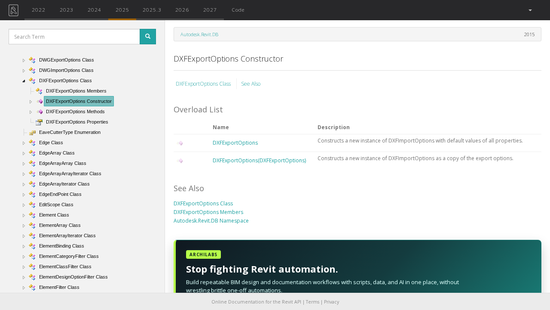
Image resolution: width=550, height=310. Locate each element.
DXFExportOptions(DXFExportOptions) (259, 160)
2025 (122, 9)
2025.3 (152, 9)
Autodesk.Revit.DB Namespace (211, 220)
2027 (210, 9)
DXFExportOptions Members (208, 212)
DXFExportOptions (235, 142)
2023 (66, 9)
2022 (39, 9)
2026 (182, 9)
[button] (530, 10)
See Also (250, 83)
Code (238, 9)
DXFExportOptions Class (204, 83)
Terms (312, 302)
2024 (94, 9)
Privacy (331, 302)
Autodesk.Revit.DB (199, 34)
